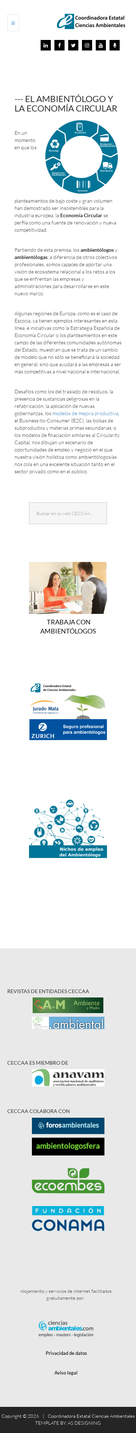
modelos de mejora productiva (85, 413)
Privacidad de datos (66, 1353)
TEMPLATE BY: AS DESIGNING (68, 1423)
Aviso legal (66, 1373)
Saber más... (71, 738)
